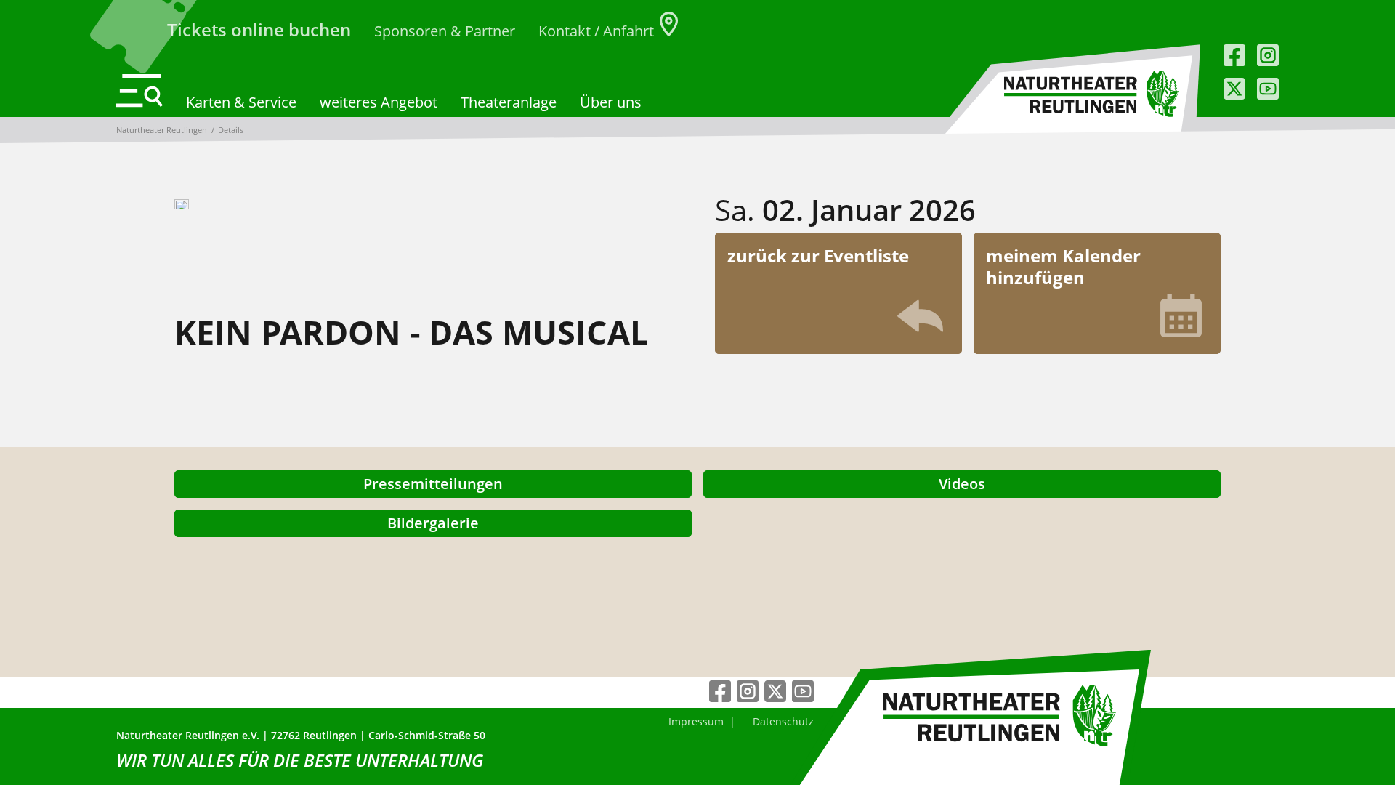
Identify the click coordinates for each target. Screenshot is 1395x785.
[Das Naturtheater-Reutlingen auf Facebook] (1234, 55)
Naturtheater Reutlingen (161, 129)
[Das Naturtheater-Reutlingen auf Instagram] (1268, 55)
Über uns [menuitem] (611, 102)
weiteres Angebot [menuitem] (378, 102)
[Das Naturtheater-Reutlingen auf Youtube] (1268, 89)
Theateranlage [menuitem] (509, 102)
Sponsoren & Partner (444, 31)
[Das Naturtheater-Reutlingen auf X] (1234, 89)
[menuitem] (696, 721)
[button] (139, 90)
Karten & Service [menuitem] (241, 102)
